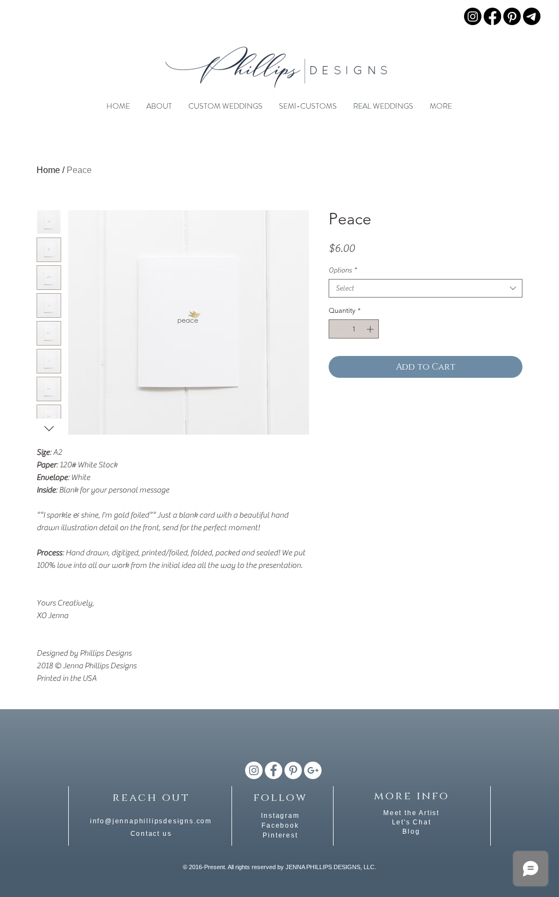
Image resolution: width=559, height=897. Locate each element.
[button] (159, 106)
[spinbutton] (354, 329)
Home (48, 170)
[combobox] (425, 288)
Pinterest (280, 835)
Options (342, 270)
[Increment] (371, 329)
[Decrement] (336, 329)
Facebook (280, 825)
